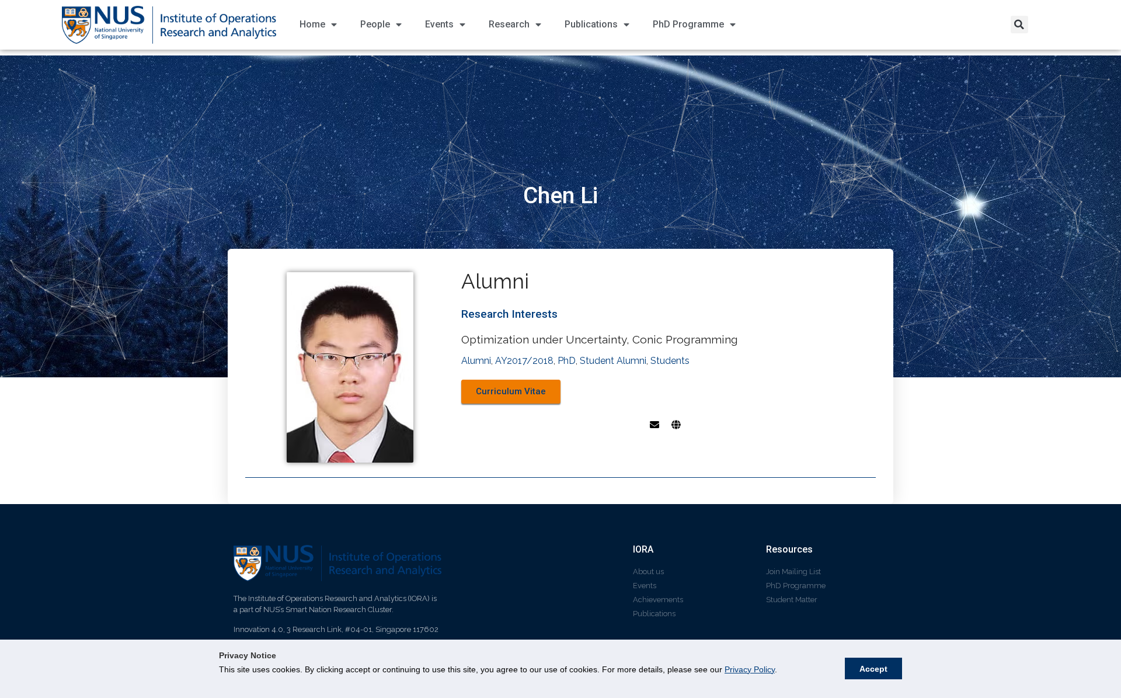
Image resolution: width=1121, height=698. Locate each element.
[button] (1019, 24)
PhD (567, 360)
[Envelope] (654, 424)
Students (670, 360)
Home (312, 24)
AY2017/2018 (524, 360)
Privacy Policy (750, 669)
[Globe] (676, 424)
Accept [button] (873, 668)
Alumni (476, 360)
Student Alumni (613, 360)
